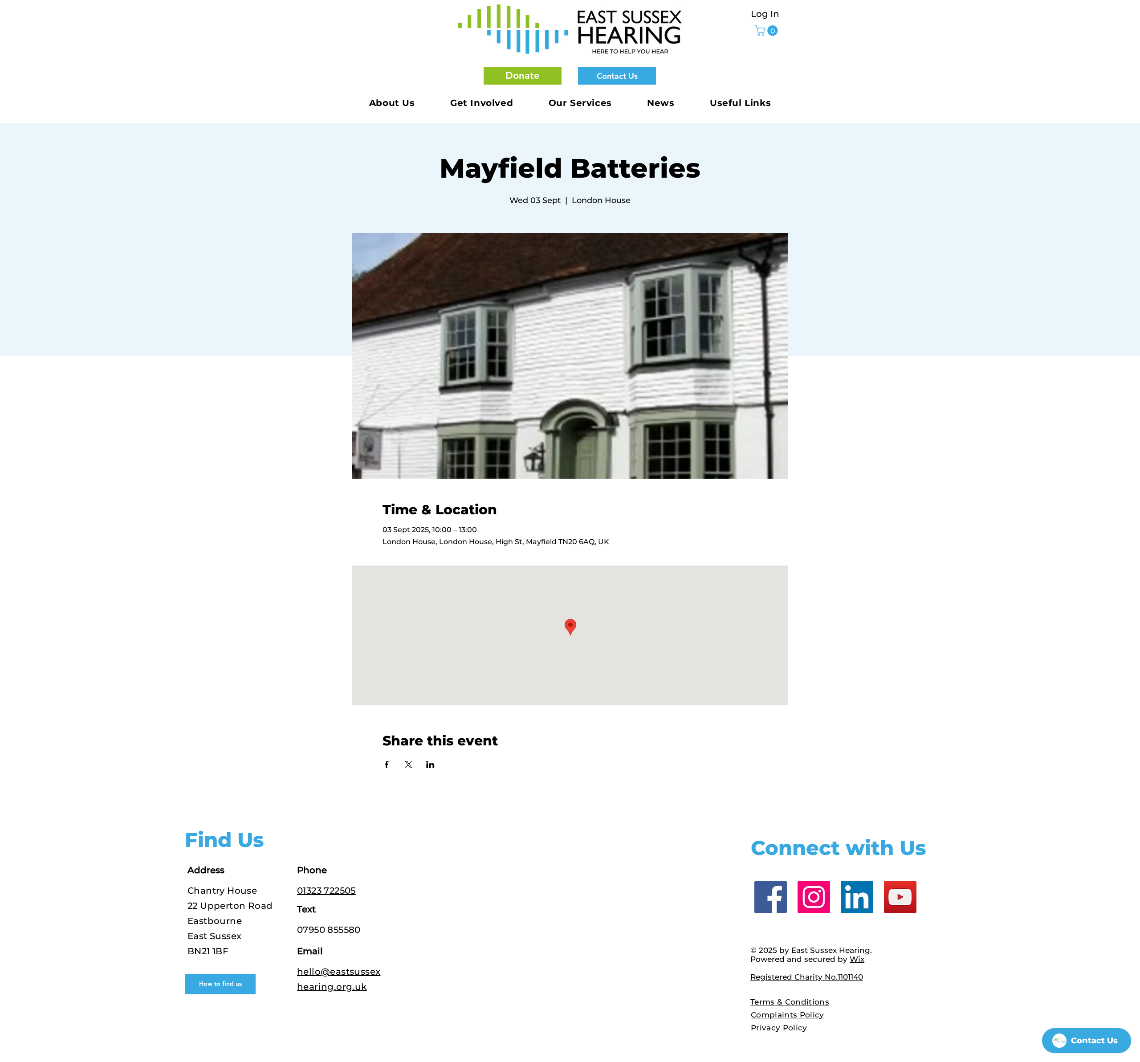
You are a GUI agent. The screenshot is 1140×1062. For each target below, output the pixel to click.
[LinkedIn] (857, 897)
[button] (523, 76)
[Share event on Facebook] (387, 764)
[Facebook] (770, 897)
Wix (857, 959)
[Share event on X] (408, 764)
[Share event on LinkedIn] (430, 764)
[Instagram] (814, 897)
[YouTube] (900, 897)
